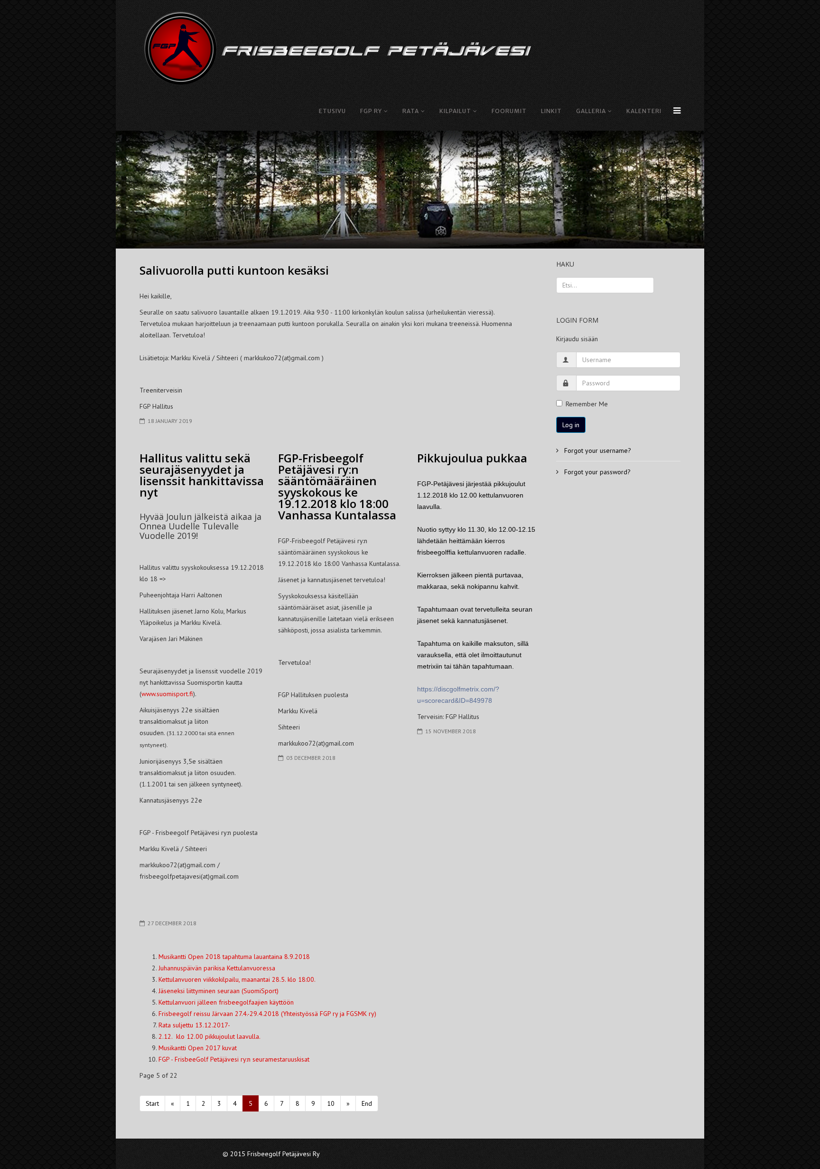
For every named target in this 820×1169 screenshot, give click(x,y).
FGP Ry (371, 111)
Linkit (551, 111)
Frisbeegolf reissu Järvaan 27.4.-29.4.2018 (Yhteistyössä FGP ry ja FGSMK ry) (267, 1013)
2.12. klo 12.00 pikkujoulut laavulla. (209, 1036)
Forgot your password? (596, 472)
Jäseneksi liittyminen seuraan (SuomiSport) (218, 991)
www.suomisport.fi (167, 694)
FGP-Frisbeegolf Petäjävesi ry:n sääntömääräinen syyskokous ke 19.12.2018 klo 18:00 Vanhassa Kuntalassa (337, 486)
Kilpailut (455, 111)
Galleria (591, 111)
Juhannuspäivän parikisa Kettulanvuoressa (216, 968)
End (367, 1103)
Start (152, 1103)
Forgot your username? (596, 450)
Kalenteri (644, 111)
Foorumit (509, 111)
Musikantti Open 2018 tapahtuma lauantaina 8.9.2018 (234, 956)
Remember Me (587, 404)
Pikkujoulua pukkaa (472, 458)
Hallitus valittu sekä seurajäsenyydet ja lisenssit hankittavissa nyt (202, 475)
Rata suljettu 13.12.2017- (194, 1025)
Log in (570, 425)
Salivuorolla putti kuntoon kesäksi (234, 270)
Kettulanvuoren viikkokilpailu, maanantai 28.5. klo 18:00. (237, 979)
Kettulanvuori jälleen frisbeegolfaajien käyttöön (226, 1002)
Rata (410, 111)
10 (331, 1103)
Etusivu (332, 111)
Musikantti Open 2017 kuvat (197, 1048)
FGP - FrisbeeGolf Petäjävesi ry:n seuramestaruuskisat (233, 1059)
